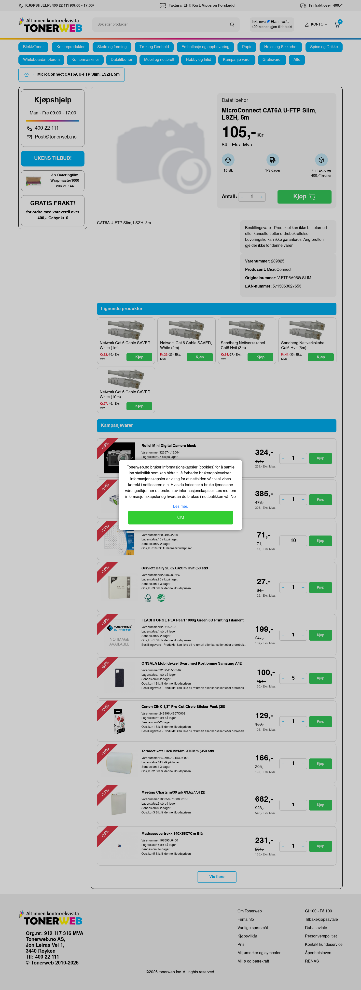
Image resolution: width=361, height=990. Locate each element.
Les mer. (180, 507)
